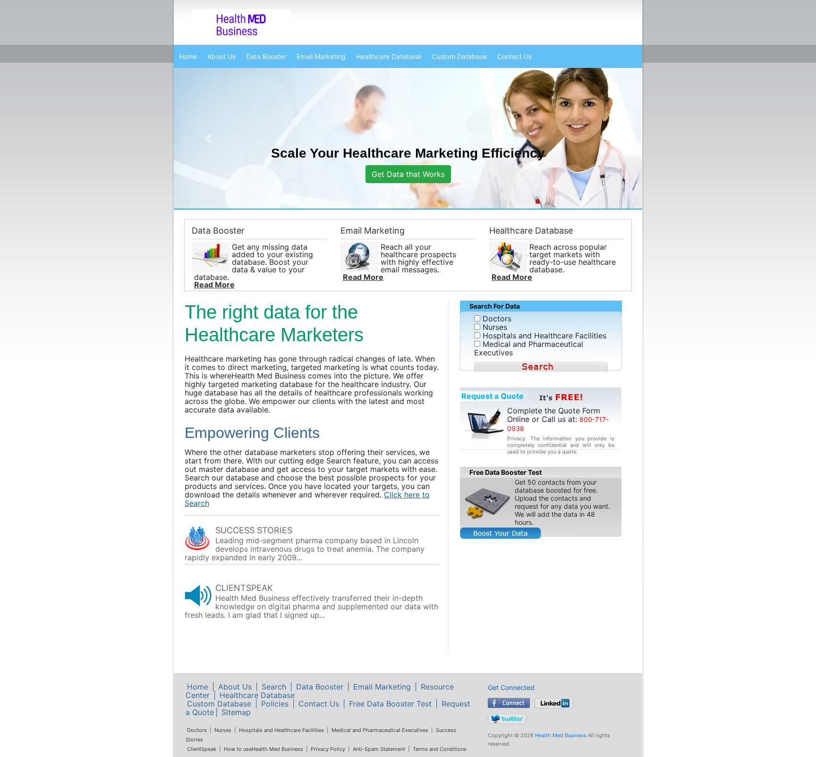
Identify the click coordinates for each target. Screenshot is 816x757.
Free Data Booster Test (390, 703)
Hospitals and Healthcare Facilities (281, 730)
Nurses (222, 730)
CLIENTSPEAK (244, 588)
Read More (214, 284)
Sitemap (236, 712)
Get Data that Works (408, 174)
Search (274, 686)
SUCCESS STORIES (253, 530)
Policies (275, 703)
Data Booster (266, 56)
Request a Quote (492, 396)
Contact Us (514, 56)
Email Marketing (321, 56)
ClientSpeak (201, 749)
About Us (221, 56)
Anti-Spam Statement (379, 749)
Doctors (197, 730)
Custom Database (459, 56)
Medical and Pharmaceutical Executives (380, 730)
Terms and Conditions (440, 749)
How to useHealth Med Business (263, 749)
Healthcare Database (388, 56)
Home (188, 56)
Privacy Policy (328, 749)
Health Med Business (560, 735)
